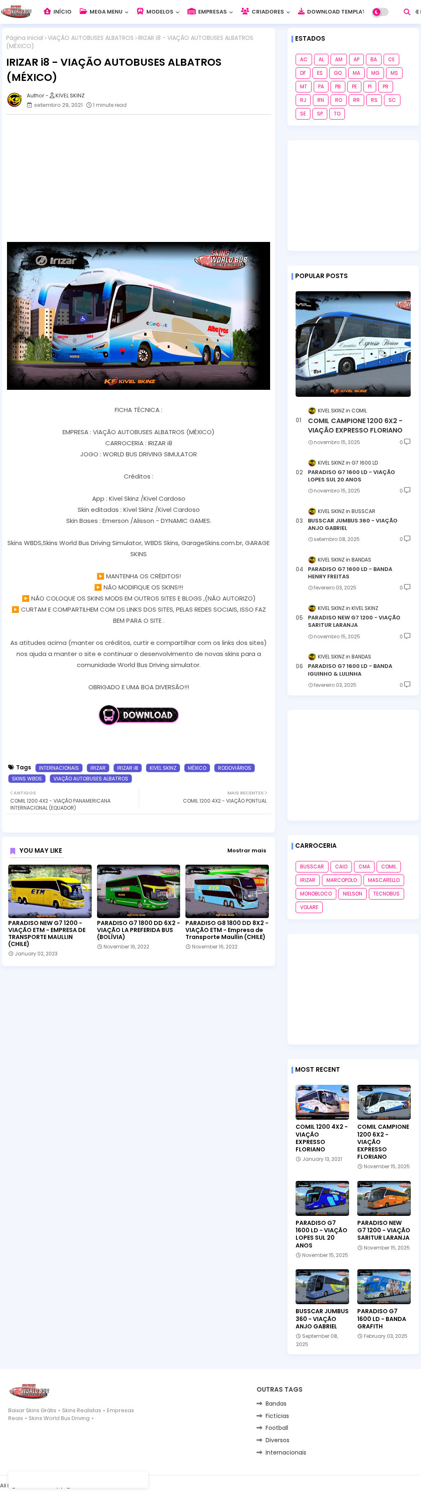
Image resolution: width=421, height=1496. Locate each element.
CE (391, 59)
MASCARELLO (384, 880)
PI (370, 86)
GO (338, 72)
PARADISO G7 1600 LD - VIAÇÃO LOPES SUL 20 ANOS (351, 476)
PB (338, 86)
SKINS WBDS (27, 778)
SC (392, 100)
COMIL (388, 866)
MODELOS (159, 12)
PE (354, 86)
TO (337, 113)
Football (277, 1428)
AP (356, 59)
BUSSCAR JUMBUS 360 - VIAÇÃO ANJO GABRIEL (353, 524)
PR (386, 86)
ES (320, 72)
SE (303, 113)
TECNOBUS (386, 893)
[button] (407, 12)
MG (375, 72)
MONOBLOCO (316, 893)
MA (356, 72)
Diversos (277, 1440)
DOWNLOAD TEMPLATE (337, 12)
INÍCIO (62, 12)
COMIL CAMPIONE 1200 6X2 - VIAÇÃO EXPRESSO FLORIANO (355, 426)
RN (320, 100)
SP (320, 113)
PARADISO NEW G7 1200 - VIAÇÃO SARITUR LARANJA (354, 621)
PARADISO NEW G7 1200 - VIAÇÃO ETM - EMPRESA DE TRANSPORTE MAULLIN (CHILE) (47, 934)
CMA (364, 866)
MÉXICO (197, 767)
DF (303, 72)
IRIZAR (98, 767)
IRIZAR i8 (127, 767)
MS (394, 72)
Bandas (276, 1403)
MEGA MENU (105, 12)
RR (356, 100)
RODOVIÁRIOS (234, 767)
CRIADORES (267, 12)
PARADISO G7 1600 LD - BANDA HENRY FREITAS (350, 573)
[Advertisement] (142, 178)
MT (303, 86)
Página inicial (24, 38)
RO (338, 100)
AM (338, 59)
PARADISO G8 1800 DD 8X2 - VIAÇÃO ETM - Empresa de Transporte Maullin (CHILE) (226, 930)
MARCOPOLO (341, 880)
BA (373, 59)
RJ (303, 100)
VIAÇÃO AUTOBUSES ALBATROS (91, 38)
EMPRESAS (212, 12)
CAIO (341, 866)
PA (321, 86)
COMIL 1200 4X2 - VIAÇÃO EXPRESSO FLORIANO (322, 1138)
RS (374, 100)
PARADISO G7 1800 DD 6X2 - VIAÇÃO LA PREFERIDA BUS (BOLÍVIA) (138, 930)
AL (321, 59)
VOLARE (309, 907)
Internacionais (286, 1452)
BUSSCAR (312, 866)
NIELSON (352, 893)
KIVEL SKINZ (163, 767)
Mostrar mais (246, 850)
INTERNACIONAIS (59, 767)
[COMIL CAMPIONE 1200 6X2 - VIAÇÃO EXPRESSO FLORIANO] (353, 344)
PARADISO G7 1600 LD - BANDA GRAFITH (381, 1318)
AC (304, 59)
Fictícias (277, 1416)
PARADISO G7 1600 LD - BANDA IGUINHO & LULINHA (350, 670)
